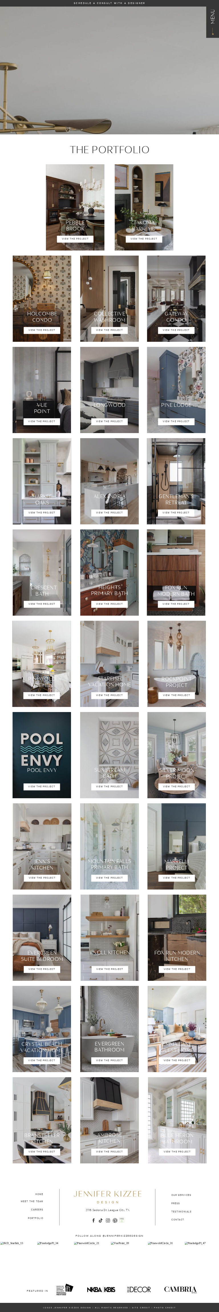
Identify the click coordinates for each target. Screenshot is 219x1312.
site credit (141, 1308)
